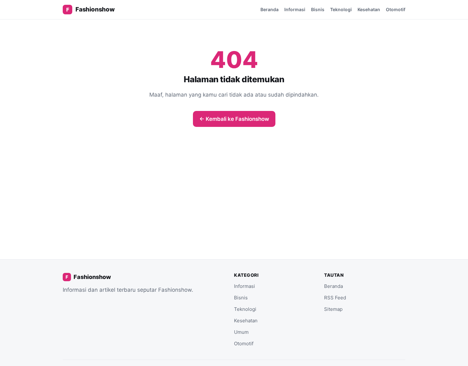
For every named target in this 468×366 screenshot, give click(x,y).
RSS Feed (335, 298)
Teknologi (341, 9)
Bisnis (317, 9)
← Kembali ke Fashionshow (234, 119)
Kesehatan (369, 9)
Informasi (294, 9)
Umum (241, 332)
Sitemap (333, 309)
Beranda (269, 9)
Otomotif (395, 9)
